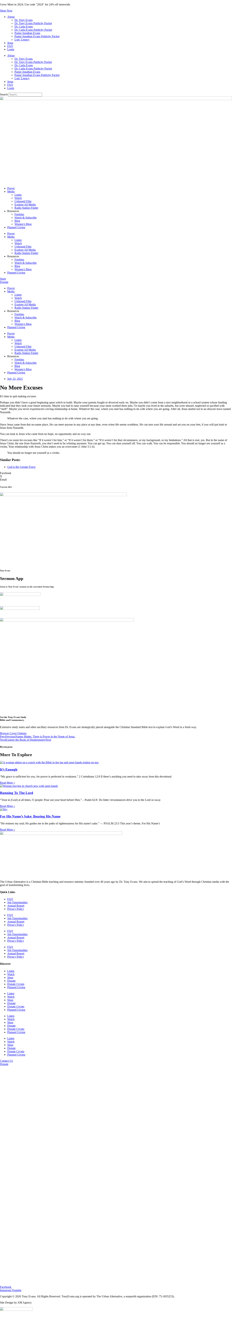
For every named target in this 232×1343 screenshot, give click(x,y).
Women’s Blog (23, 224)
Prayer (11, 188)
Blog (17, 220)
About (10, 16)
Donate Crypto (15, 984)
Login (10, 49)
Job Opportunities (17, 902)
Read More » (7, 782)
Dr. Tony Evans (23, 20)
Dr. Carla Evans (23, 26)
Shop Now (6, 10)
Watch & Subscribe (25, 217)
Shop (10, 977)
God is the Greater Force (21, 466)
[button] (116, 473)
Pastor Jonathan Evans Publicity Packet (36, 36)
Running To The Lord (16, 793)
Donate (11, 980)
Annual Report (15, 905)
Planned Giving (16, 227)
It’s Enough (8, 769)
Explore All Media (25, 204)
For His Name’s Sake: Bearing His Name (30, 816)
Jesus (10, 42)
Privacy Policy (15, 908)
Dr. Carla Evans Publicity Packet (33, 29)
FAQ (10, 46)
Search (4, 94)
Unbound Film (22, 201)
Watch (18, 198)
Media (10, 191)
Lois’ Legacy (22, 39)
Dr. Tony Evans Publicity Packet (33, 23)
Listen (18, 194)
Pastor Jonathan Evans (27, 33)
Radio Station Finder (26, 207)
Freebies (19, 214)
